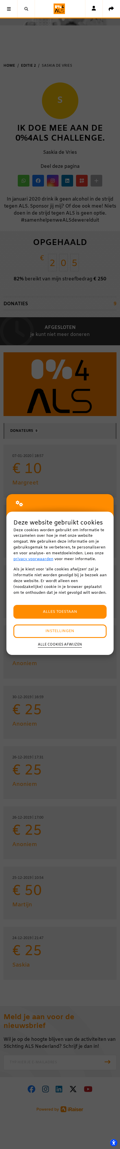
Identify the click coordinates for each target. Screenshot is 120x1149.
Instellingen (59, 631)
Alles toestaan (60, 611)
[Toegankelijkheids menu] (113, 1142)
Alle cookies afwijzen (60, 644)
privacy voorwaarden (33, 559)
